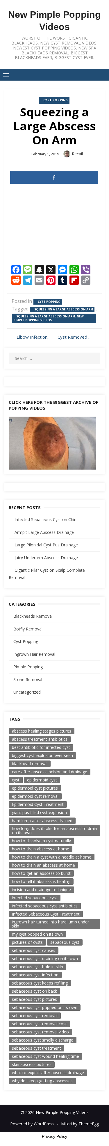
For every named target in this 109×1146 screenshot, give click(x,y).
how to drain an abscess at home (43, 865)
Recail (77, 154)
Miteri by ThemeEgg (80, 1124)
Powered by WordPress (32, 1124)
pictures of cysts (27, 942)
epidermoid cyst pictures (35, 788)
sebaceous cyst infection (35, 975)
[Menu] (6, 75)
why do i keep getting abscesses (42, 1080)
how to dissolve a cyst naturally (41, 840)
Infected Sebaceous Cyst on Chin (45, 519)
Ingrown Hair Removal (34, 654)
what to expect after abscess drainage (48, 1072)
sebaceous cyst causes (33, 950)
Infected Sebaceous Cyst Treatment (46, 914)
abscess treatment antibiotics (39, 739)
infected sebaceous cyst (34, 897)
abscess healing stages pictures (41, 731)
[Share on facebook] (54, 177)
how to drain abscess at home (40, 849)
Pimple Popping (28, 666)
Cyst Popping (55, 100)
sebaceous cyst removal (35, 1015)
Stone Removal (27, 679)
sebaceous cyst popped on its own (44, 1007)
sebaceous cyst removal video (40, 1032)
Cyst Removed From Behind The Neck (78, 337)
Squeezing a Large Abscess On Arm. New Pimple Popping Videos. (48, 318)
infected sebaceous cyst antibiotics (45, 906)
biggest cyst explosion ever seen (42, 755)
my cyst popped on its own (37, 934)
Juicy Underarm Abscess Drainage (46, 557)
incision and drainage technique (41, 889)
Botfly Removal (27, 629)
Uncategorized (27, 692)
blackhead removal (29, 763)
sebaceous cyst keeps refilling (40, 983)
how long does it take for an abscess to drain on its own (54, 830)
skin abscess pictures (31, 1064)
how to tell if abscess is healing (41, 881)
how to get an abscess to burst (41, 873)
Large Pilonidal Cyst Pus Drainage (46, 545)
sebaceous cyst (64, 942)
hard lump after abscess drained (42, 820)
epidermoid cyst (42, 780)
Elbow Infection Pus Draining (34, 337)
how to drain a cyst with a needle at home (51, 857)
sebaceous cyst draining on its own (45, 958)
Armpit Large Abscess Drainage (44, 532)
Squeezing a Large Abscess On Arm (63, 309)
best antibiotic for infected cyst (41, 747)
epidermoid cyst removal (35, 796)
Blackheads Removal (33, 616)
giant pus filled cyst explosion (39, 812)
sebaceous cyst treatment (36, 1048)
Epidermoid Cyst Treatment (38, 804)
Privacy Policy (54, 1136)
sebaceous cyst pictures (34, 999)
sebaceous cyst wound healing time (45, 1056)
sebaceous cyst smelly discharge (42, 1040)
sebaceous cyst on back (34, 991)
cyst (15, 780)
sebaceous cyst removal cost (39, 1023)
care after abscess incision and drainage (49, 771)
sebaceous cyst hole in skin (37, 966)
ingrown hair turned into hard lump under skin (50, 924)
